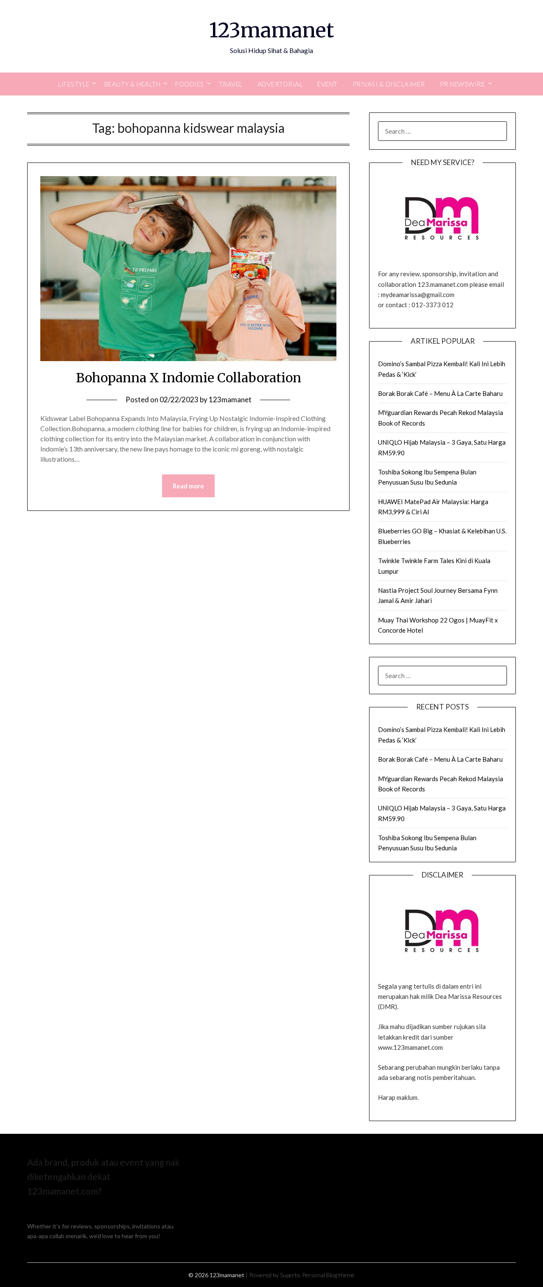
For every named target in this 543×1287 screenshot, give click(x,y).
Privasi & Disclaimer (389, 84)
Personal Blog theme (328, 1275)
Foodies (189, 84)
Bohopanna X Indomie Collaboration (188, 378)
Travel (231, 84)
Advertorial (280, 84)
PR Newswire (462, 84)
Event (327, 84)
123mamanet (271, 30)
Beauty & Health (132, 84)
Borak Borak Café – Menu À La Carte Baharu (440, 393)
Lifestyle (74, 84)
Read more (188, 486)
